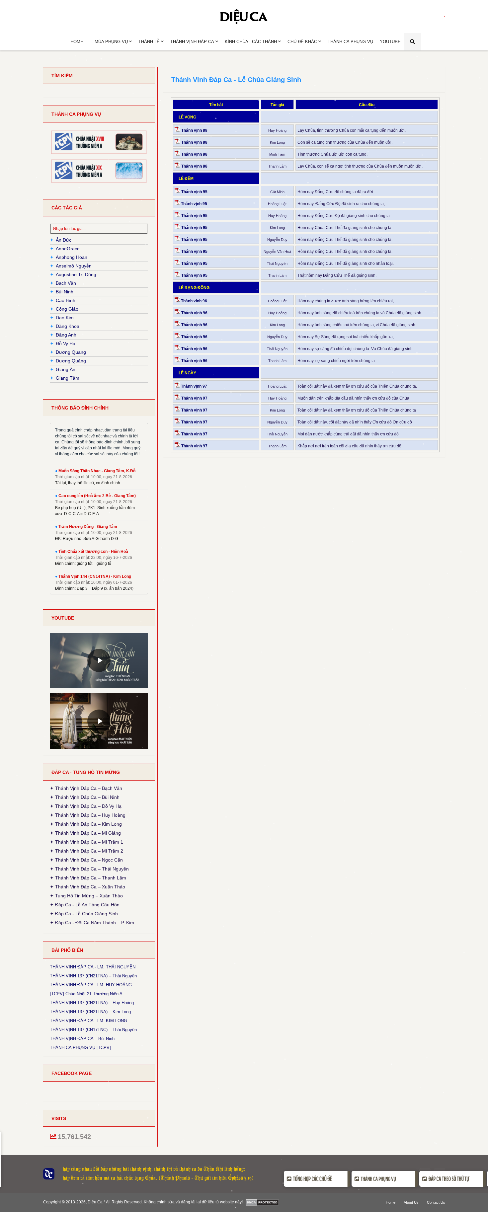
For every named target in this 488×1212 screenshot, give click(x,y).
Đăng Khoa (67, 326)
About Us (411, 1202)
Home (390, 1202)
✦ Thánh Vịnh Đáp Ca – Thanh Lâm (88, 877)
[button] (412, 41)
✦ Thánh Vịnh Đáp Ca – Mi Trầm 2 (86, 851)
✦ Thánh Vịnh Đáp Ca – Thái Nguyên (89, 868)
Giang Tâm (67, 378)
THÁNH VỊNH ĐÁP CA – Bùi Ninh (82, 1038)
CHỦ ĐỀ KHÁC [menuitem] (302, 41)
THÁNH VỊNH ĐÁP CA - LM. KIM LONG (88, 1021)
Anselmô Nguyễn (74, 265)
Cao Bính (65, 300)
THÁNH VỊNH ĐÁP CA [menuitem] (192, 41)
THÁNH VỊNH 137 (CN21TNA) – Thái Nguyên (93, 976)
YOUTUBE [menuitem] (390, 41)
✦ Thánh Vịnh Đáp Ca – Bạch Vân (86, 789)
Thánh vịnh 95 (194, 191)
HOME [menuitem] (76, 41)
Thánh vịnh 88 (194, 130)
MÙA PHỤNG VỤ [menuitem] (111, 41)
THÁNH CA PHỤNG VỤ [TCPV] (80, 1047)
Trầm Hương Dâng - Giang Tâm (87, 526)
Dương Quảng (71, 360)
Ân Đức (63, 240)
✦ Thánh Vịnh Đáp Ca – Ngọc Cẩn (86, 860)
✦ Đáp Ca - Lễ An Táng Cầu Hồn (85, 904)
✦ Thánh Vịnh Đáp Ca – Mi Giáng (85, 833)
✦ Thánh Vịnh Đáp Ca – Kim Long (86, 824)
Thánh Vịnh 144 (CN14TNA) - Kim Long (94, 576)
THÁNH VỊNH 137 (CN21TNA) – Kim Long (90, 1012)
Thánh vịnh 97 (194, 386)
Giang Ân (65, 369)
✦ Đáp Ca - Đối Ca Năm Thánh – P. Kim (92, 922)
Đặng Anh (66, 335)
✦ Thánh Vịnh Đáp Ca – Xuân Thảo (87, 886)
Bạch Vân (66, 283)
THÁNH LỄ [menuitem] (149, 41)
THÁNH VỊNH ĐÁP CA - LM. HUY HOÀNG (91, 985)
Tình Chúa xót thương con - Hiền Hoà (93, 551)
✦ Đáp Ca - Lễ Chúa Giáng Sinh (84, 913)
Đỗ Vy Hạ (65, 343)
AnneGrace (68, 248)
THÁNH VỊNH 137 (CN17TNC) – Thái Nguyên (93, 1029)
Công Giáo (67, 309)
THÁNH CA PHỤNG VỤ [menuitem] (350, 41)
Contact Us (436, 1202)
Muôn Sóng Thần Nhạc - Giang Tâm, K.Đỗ (96, 471)
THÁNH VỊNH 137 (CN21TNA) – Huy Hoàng (92, 1003)
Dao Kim (65, 317)
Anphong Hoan (71, 257)
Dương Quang (71, 352)
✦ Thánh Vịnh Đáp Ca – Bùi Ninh (85, 797)
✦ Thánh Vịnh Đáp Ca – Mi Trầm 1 (86, 842)
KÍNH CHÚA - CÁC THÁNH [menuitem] (251, 41)
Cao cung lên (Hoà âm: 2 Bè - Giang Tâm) (97, 495)
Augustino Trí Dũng (76, 274)
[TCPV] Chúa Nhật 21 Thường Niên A (86, 994)
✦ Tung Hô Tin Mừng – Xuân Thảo (86, 895)
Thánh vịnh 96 (194, 301)
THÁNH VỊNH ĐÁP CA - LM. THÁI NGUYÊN (92, 967)
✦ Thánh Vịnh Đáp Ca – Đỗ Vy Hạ (86, 806)
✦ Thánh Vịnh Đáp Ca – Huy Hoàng (87, 815)
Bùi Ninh (64, 291)
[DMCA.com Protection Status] (262, 1202)
